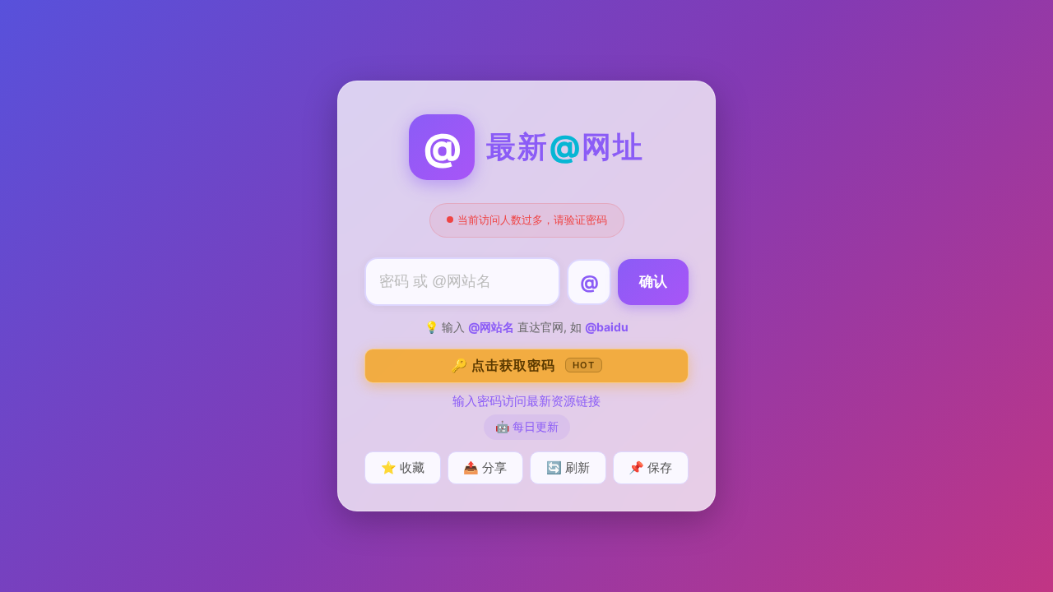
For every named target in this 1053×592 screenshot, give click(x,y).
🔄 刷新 (568, 467)
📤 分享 (485, 467)
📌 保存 (650, 467)
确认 (653, 281)
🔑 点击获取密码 (523, 365)
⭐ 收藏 (402, 467)
